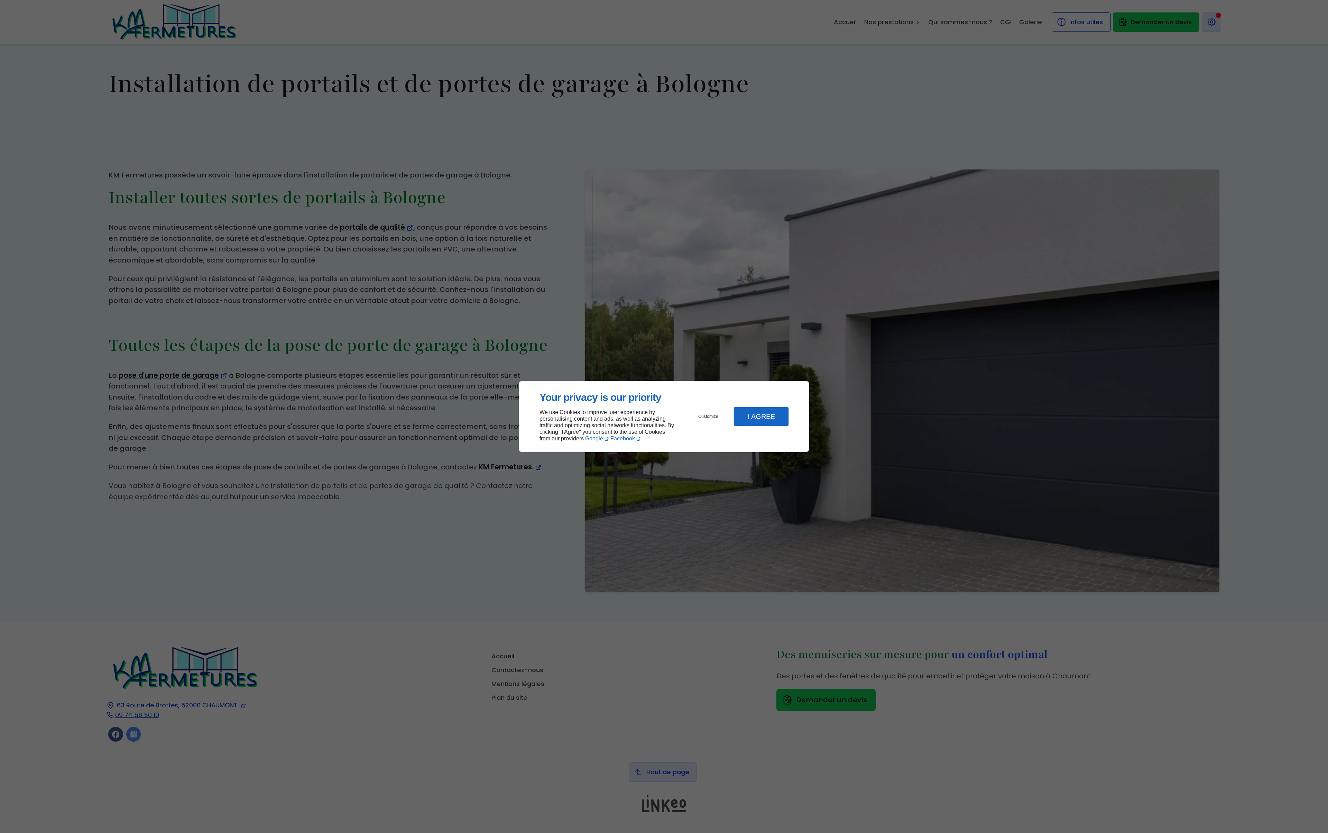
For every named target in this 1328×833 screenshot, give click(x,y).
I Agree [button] (761, 416)
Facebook (622, 438)
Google (594, 438)
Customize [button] (708, 416)
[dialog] (664, 416)
